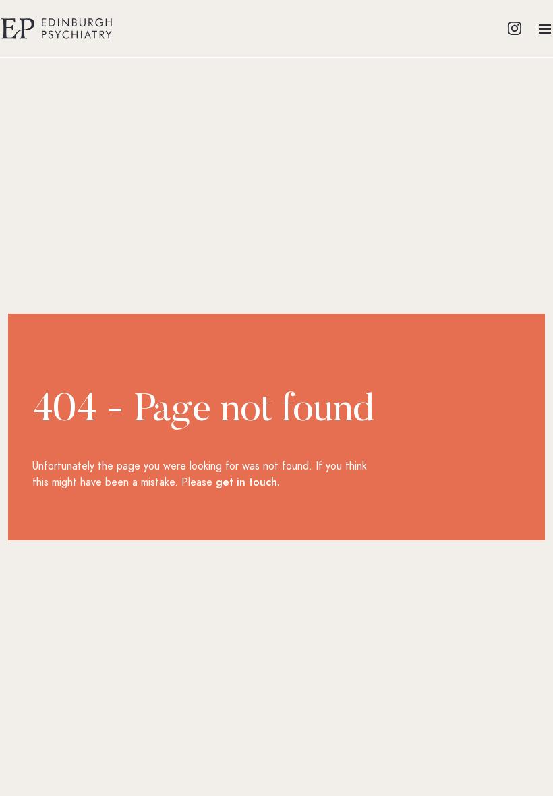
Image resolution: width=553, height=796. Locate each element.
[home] (56, 28)
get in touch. (248, 482)
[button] (545, 28)
